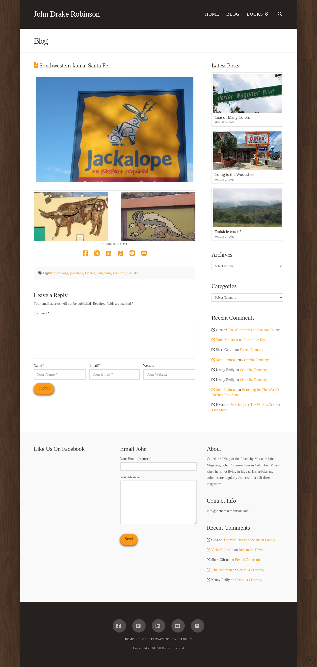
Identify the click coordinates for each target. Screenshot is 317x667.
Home (129, 639)
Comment (42, 313)
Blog (142, 639)
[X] (139, 626)
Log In (186, 639)
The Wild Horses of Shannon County (254, 330)
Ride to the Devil (255, 340)
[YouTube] (178, 626)
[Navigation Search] (277, 14)
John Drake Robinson (67, 14)
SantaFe (132, 273)
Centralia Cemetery (255, 360)
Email (94, 365)
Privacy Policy (164, 639)
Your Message (130, 477)
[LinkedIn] (158, 626)
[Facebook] (119, 626)
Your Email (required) (136, 459)
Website (148, 365)
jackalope (76, 273)
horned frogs (59, 273)
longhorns (104, 273)
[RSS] (197, 626)
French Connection (253, 350)
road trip (119, 273)
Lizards (90, 273)
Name (39, 365)
